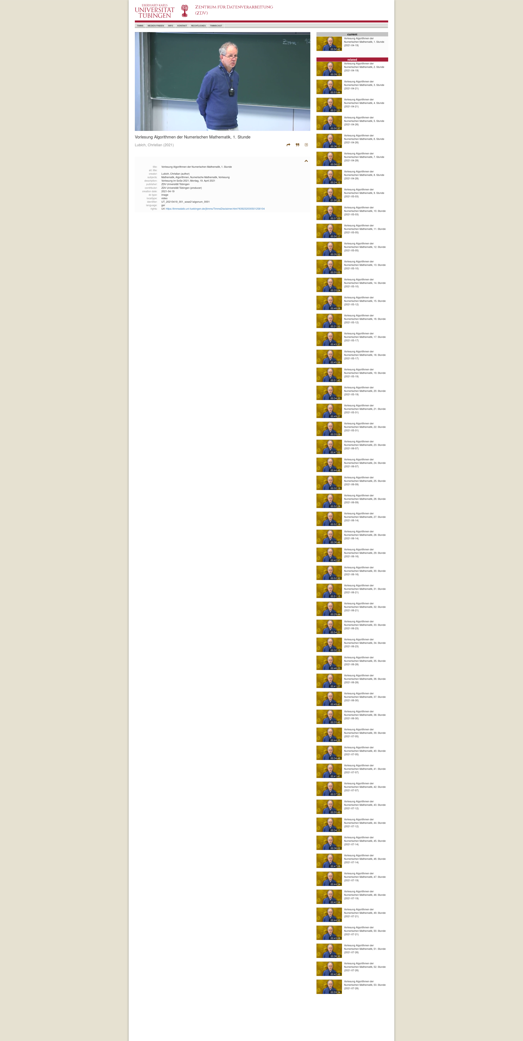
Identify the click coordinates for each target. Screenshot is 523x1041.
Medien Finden (156, 26)
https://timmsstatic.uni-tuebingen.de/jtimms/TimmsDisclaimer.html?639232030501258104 (215, 208)
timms (140, 26)
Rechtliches (198, 26)
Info (170, 26)
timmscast (216, 26)
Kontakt (182, 26)
